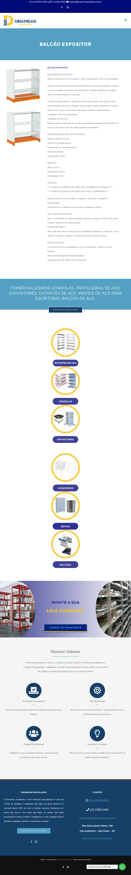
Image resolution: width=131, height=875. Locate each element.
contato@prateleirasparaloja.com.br (84, 2)
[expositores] (65, 406)
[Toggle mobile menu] (125, 20)
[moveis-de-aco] (65, 492)
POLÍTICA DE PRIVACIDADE (97, 838)
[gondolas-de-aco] (65, 367)
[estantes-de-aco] (65, 329)
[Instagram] (36, 842)
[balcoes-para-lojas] (65, 531)
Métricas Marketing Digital (64, 859)
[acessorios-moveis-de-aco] (65, 454)
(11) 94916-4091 (39, 2)
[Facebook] (31, 842)
